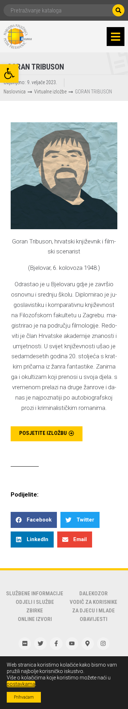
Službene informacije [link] (34, 593)
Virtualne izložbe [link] (50, 91)
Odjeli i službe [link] (35, 602)
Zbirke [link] (34, 610)
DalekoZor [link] (93, 593)
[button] (115, 36)
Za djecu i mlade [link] (93, 610)
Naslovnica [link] (15, 91)
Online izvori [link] (35, 619)
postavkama (21, 684)
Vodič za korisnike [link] (93, 602)
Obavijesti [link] (93, 619)
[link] (9, 73)
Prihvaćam (24, 697)
